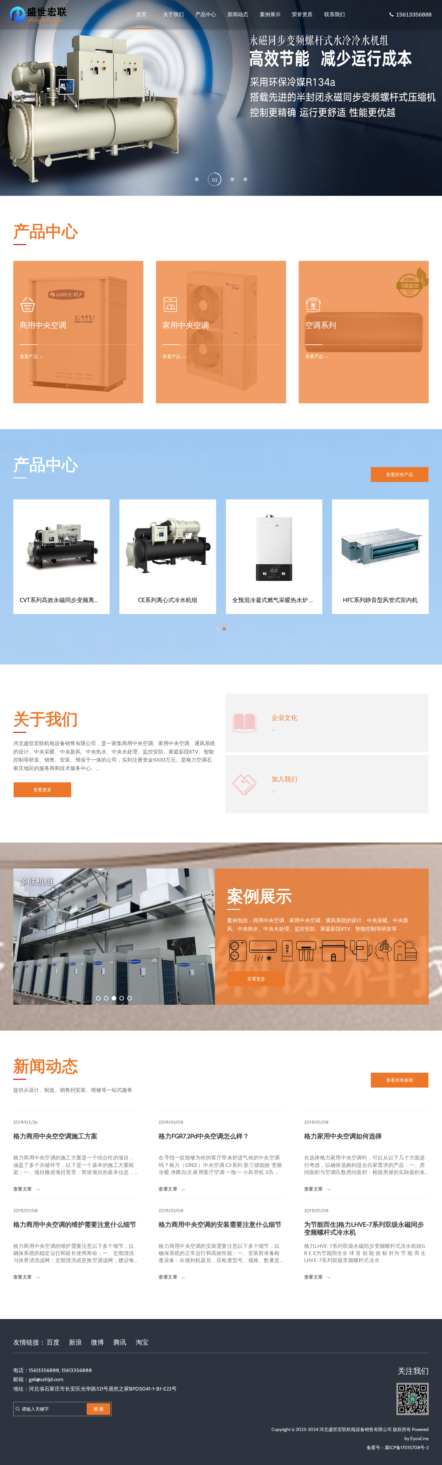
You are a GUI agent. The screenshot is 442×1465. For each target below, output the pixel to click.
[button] (197, 179)
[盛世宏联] (39, 14)
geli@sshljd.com (46, 1379)
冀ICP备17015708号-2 (407, 1447)
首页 (141, 14)
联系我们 (334, 14)
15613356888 (414, 14)
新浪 (75, 1342)
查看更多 (42, 790)
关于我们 (173, 14)
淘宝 (142, 1342)
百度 (53, 1342)
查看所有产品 (399, 474)
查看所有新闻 (399, 1080)
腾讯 (119, 1342)
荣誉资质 (302, 14)
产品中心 (205, 14)
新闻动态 (237, 14)
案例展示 (270, 14)
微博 (97, 1342)
